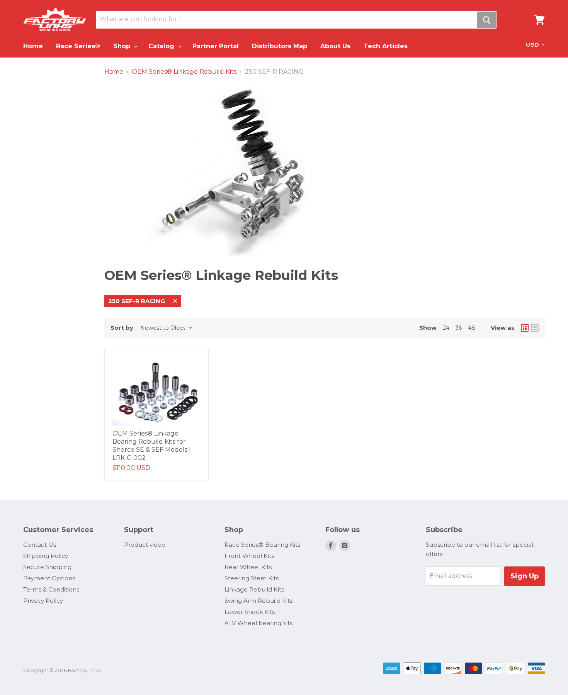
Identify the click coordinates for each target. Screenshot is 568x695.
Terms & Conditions (51, 589)
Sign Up (524, 576)
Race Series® (78, 46)
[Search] (486, 20)
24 (446, 327)
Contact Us (39, 544)
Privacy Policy (43, 600)
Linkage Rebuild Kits (254, 589)
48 (471, 327)
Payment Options (49, 578)
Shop (122, 46)
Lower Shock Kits (249, 611)
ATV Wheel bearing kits (258, 623)
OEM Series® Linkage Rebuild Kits (184, 71)
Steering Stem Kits (251, 578)
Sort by (122, 327)
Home (33, 46)
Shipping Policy (45, 555)
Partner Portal (215, 46)
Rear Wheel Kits (248, 567)
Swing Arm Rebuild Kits (258, 600)
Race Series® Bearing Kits (262, 544)
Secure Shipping (47, 567)
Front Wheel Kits (249, 555)
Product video (144, 544)
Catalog (162, 46)
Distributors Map (279, 46)
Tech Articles (386, 46)
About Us (335, 46)
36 (459, 327)
